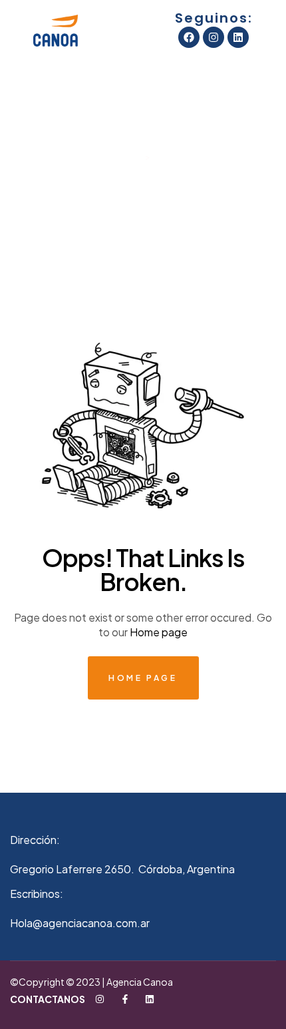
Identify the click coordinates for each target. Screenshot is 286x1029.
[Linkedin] (238, 37)
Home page (159, 632)
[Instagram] (213, 37)
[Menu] (16, 31)
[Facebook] (189, 37)
